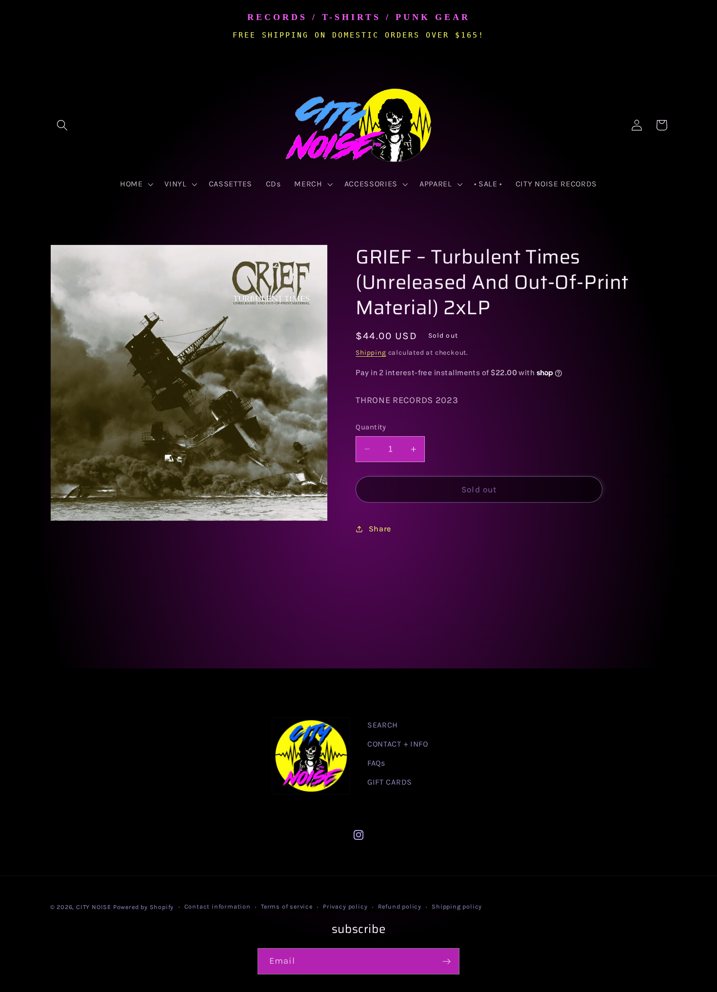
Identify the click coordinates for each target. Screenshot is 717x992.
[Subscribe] (446, 961)
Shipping (371, 352)
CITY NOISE (94, 907)
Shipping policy (457, 906)
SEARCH (382, 724)
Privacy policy (345, 906)
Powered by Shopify (143, 907)
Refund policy (399, 906)
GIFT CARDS (389, 782)
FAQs (376, 763)
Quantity (371, 427)
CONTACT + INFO (397, 744)
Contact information (217, 906)
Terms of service (287, 906)
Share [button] (380, 528)
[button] (62, 125)
